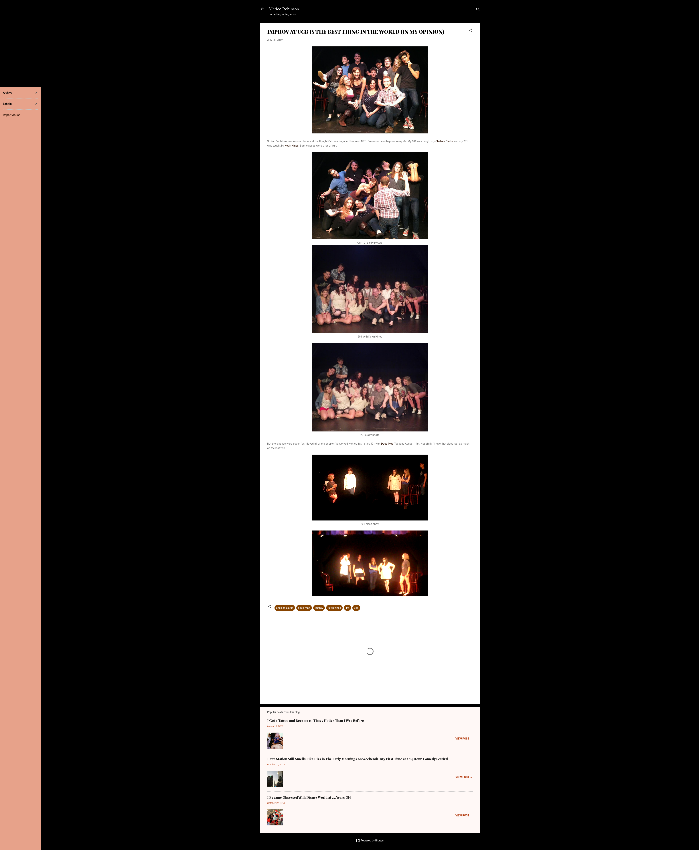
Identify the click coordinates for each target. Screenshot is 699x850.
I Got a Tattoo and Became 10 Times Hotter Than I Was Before (315, 720)
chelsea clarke (284, 608)
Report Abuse (11, 115)
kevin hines (334, 608)
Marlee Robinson (284, 9)
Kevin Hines (292, 145)
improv (319, 608)
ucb (356, 608)
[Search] (478, 9)
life (347, 608)
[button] (470, 31)
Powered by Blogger (372, 840)
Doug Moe (387, 443)
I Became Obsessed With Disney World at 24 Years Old (309, 797)
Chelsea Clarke (444, 141)
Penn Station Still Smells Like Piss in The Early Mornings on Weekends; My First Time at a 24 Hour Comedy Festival (357, 759)
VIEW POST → (464, 738)
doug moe (304, 608)
